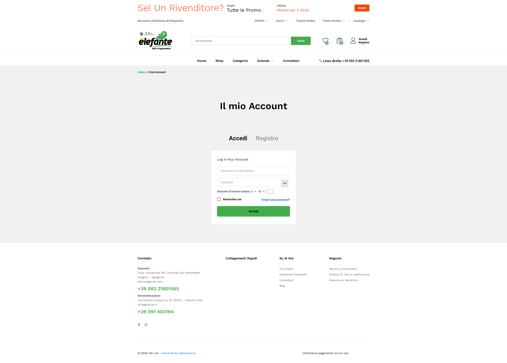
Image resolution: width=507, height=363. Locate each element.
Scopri (362, 8)
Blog (282, 285)
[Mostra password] (285, 183)
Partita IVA (224, 225)
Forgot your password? (275, 199)
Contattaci (291, 60)
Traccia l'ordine (305, 20)
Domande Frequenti (293, 274)
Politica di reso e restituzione (349, 274)
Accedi (238, 138)
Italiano (259, 20)
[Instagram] (146, 325)
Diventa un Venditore (343, 280)
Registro (364, 42)
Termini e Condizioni (343, 268)
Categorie (240, 60)
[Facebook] (139, 325)
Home (201, 60)
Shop (219, 60)
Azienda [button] (263, 60)
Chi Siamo (286, 268)
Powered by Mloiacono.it (179, 353)
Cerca (301, 40)
